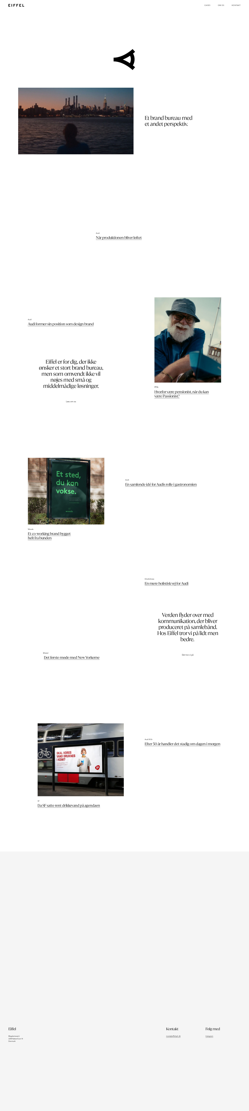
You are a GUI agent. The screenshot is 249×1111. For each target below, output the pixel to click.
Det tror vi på (187, 655)
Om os (221, 5)
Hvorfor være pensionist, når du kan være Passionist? (181, 394)
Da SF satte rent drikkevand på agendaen (69, 805)
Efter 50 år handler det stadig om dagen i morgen (182, 744)
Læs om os (71, 401)
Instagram (209, 1036)
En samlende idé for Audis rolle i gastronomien (161, 484)
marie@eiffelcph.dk (173, 1036)
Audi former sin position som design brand (61, 324)
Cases (207, 5)
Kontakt (236, 5)
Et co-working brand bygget (49, 534)
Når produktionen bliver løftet (119, 238)
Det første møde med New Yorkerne (71, 657)
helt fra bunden (40, 538)
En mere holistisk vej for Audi (166, 583)
